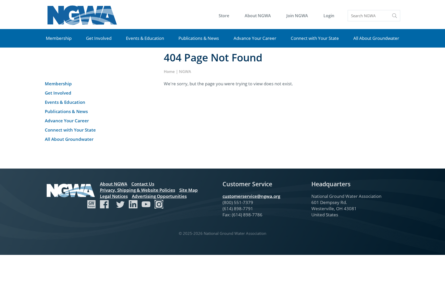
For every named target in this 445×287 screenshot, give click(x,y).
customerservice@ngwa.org (251, 196)
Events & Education (145, 38)
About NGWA (258, 15)
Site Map (188, 190)
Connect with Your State (315, 38)
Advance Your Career (255, 38)
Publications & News (198, 38)
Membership (59, 38)
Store (224, 15)
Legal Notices (114, 196)
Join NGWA (297, 15)
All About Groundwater (376, 38)
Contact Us (142, 184)
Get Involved (99, 38)
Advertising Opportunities (159, 196)
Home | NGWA (177, 71)
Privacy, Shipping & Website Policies (137, 190)
